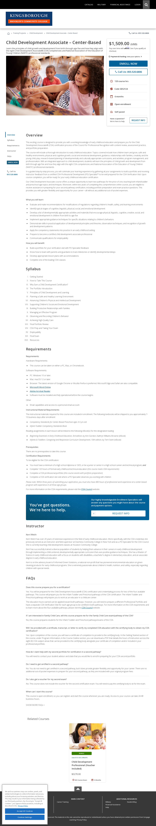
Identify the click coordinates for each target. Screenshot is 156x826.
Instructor (11, 151)
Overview (11, 135)
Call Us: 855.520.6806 (139, 33)
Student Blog (131, 802)
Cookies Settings (25, 817)
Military (108, 802)
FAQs (9, 156)
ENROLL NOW (128, 63)
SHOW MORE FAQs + (35, 705)
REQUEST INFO (138, 120)
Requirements (13, 145)
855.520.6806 (12, 174)
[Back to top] (78, 798)
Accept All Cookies (25, 811)
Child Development (36, 33)
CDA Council (86, 489)
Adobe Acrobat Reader (40, 391)
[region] (25, 804)
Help (107, 807)
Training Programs (19, 33)
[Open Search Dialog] (146, 4)
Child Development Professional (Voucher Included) (83, 765)
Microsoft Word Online (40, 387)
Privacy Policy (82, 820)
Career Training (62, 802)
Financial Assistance (113, 805)
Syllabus (10, 140)
